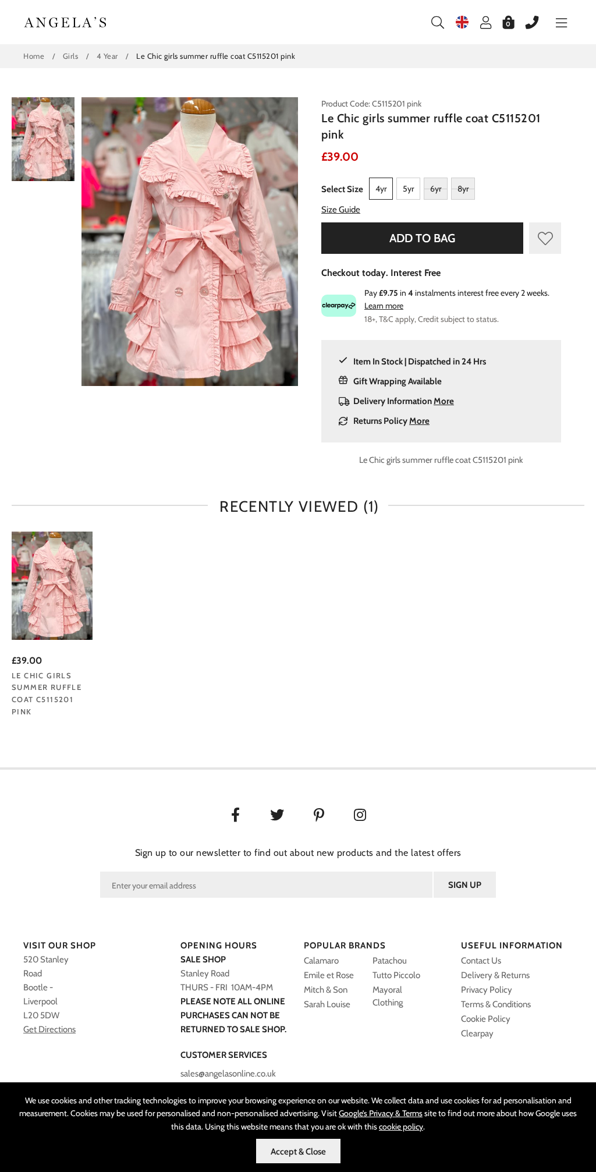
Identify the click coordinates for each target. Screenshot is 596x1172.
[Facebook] (235, 816)
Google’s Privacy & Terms (381, 1113)
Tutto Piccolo (396, 975)
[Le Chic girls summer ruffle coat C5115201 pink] (52, 586)
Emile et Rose (329, 975)
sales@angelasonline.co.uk (228, 1073)
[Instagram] (361, 816)
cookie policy (401, 1126)
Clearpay (477, 1033)
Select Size (342, 189)
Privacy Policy (486, 990)
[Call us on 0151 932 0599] (526, 22)
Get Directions (49, 1029)
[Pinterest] (319, 816)
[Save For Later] (545, 238)
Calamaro (321, 960)
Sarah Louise (327, 1004)
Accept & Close (298, 1151)
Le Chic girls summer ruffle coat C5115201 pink (46, 693)
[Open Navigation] (555, 22)
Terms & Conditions (496, 1004)
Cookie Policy (485, 1019)
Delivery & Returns (495, 975)
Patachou (389, 960)
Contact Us (481, 960)
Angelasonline (65, 22)
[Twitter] (277, 816)
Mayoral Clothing (387, 996)
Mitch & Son (325, 990)
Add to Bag (422, 238)
